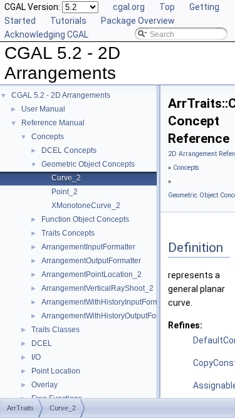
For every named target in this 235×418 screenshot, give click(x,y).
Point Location (55, 371)
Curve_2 (66, 178)
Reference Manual (53, 122)
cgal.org (129, 7)
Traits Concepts (68, 233)
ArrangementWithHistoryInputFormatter (107, 302)
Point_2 (64, 191)
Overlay (44, 384)
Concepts (47, 136)
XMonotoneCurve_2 (85, 205)
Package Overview (138, 21)
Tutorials (68, 21)
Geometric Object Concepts (88, 164)
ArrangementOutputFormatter (91, 260)
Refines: (185, 325)
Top (167, 7)
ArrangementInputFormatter (88, 247)
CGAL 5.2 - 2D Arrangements (60, 95)
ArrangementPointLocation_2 (91, 274)
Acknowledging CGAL (46, 34)
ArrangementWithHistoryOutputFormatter (110, 315)
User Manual (43, 109)
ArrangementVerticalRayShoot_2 (97, 288)
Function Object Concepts (85, 219)
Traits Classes (55, 329)
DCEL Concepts (69, 150)
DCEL (41, 343)
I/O (36, 357)
